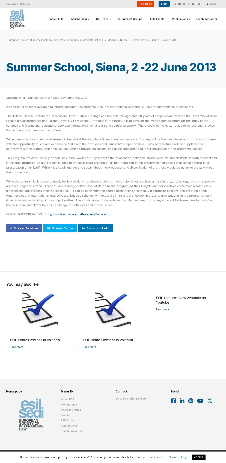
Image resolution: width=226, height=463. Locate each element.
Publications (180, 18)
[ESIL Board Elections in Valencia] (40, 309)
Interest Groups (71, 409)
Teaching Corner (206, 18)
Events (65, 415)
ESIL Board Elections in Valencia (35, 340)
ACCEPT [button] (198, 457)
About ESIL (56, 18)
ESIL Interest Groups (129, 18)
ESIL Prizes (102, 18)
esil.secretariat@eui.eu (18, 4)
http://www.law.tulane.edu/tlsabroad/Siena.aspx (77, 214)
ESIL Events (157, 18)
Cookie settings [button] (178, 457)
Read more (16, 346)
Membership (79, 18)
